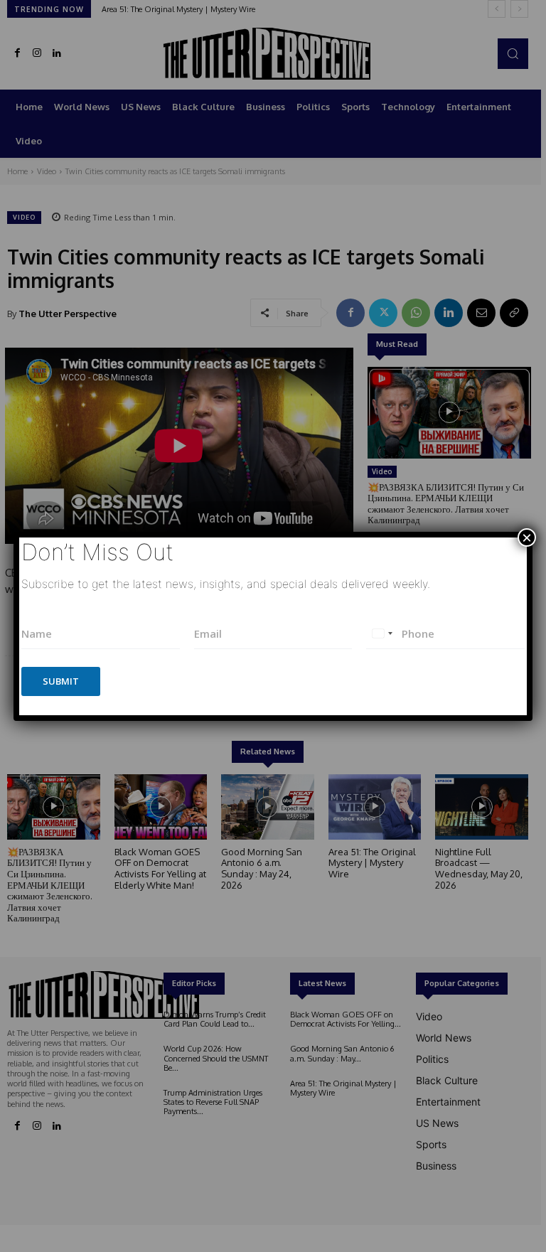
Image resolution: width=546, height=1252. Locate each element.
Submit (61, 681)
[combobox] (381, 634)
